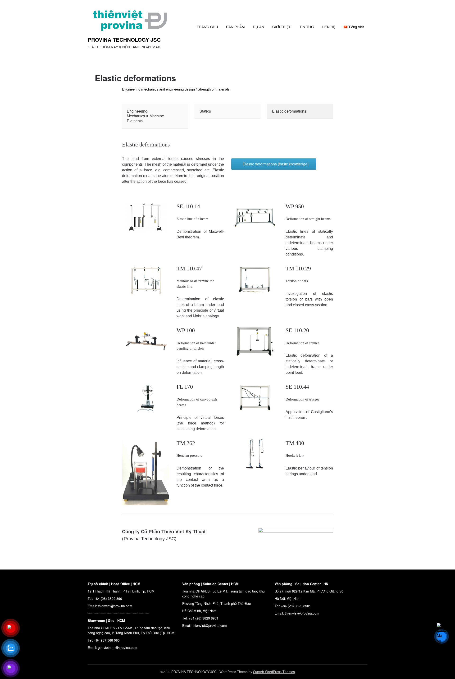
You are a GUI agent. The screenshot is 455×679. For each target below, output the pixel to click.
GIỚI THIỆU (281, 26)
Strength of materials (214, 89)
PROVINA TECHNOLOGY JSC (124, 39)
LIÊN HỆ (329, 26)
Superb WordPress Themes (274, 671)
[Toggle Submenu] (179, 116)
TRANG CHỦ (207, 26)
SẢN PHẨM (235, 26)
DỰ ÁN (258, 26)
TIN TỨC (307, 26)
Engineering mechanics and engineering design (158, 89)
